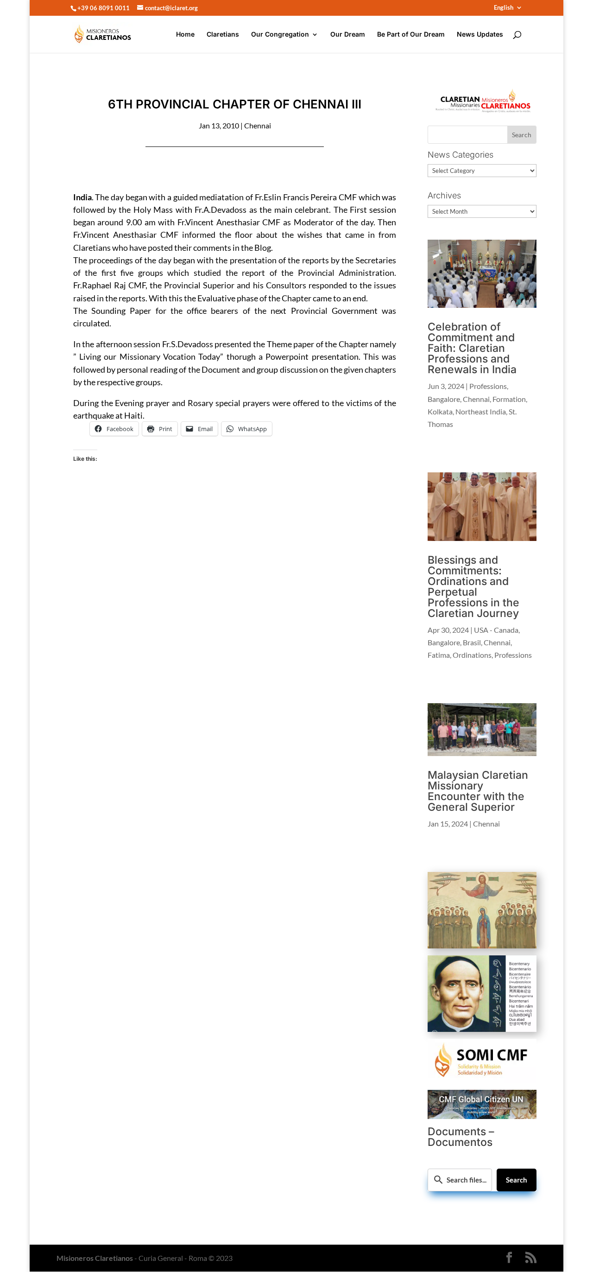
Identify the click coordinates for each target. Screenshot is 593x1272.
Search (516, 1180)
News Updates (480, 34)
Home (185, 34)
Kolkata (440, 411)
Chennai (257, 125)
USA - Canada (496, 629)
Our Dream (347, 34)
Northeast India (480, 411)
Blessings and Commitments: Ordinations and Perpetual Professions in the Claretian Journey (473, 586)
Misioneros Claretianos (95, 1257)
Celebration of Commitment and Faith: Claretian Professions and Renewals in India (472, 348)
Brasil (472, 642)
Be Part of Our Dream (411, 34)
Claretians (223, 34)
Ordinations (472, 654)
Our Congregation (280, 34)
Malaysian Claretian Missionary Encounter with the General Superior (478, 791)
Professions (488, 386)
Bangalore (444, 398)
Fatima (439, 654)
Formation (509, 398)
